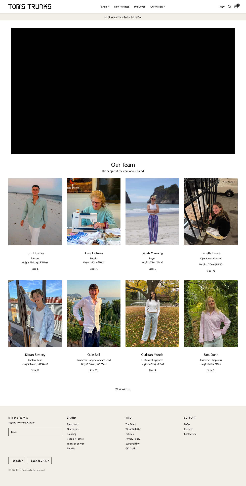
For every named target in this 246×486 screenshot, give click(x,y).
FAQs (187, 424)
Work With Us (133, 429)
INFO (129, 418)
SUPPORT (190, 418)
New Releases (121, 6)
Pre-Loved (139, 6)
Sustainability (133, 443)
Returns (188, 429)
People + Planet (75, 438)
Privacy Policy (133, 438)
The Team (131, 424)
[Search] (229, 6)
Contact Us (190, 433)
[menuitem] (105, 6)
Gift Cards (131, 448)
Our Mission (156, 6)
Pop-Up (71, 448)
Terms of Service (76, 443)
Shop (104, 6)
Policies (130, 433)
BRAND (71, 418)
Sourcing (71, 433)
